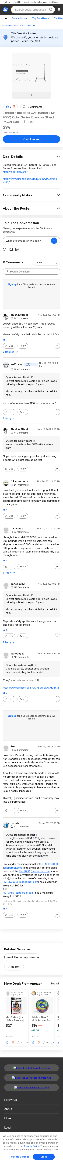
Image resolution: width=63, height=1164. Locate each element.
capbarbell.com (13, 867)
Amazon (14, 966)
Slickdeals (7, 25)
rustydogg (16, 528)
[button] (14, 107)
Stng (13, 746)
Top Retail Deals (40, 18)
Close (43, 1156)
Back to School (19, 18)
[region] (31, 1148)
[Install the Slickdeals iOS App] (31, 1087)
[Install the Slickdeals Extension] (31, 1067)
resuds (14, 823)
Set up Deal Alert (30, 40)
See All (55, 983)
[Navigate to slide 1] (31, 95)
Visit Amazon (32, 139)
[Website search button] (51, 9)
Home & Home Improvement (21, 957)
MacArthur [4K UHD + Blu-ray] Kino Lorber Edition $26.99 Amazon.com (15, 1019)
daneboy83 (17, 584)
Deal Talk (31, 25)
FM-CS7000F (51, 864)
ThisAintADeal (19, 315)
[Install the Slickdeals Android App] (31, 1077)
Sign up (12, 284)
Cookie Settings (20, 1156)
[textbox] (27, 241)
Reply (23, 345)
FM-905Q (24, 871)
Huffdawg (16, 364)
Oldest (38, 262)
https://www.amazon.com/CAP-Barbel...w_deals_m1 (31, 687)
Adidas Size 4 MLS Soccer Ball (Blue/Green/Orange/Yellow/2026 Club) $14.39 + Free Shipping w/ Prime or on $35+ (42, 1019)
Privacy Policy (31, 1146)
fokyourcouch (19, 481)
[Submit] (7, 271)
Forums (19, 25)
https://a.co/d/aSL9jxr (15, 171)
